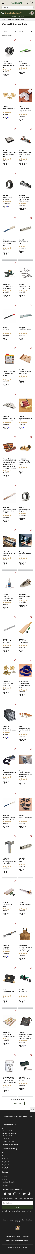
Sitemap (26, 1240)
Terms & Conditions (23, 1236)
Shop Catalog (6, 1165)
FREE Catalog (6, 1159)
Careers (4, 1179)
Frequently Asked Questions (10, 1144)
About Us (5, 1176)
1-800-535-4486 (7, 1135)
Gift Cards (5, 1153)
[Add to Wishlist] (13, 41)
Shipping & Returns (8, 1141)
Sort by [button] (21, 31)
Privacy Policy (25, 1211)
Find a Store (5, 1185)
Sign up (17, 1207)
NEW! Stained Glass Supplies (17, 16)
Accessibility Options (12, 1240)
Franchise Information (8, 1182)
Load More (17, 1103)
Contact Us (5, 1138)
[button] (25, 31)
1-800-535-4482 (7, 1130)
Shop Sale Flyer (7, 1162)
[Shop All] (3, 3)
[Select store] (27, 3)
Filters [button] (5, 31)
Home (3, 19)
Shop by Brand (6, 1168)
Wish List (4, 1156)
